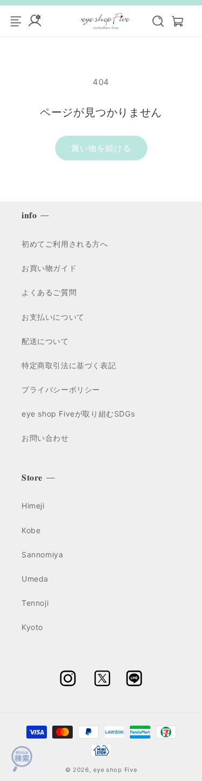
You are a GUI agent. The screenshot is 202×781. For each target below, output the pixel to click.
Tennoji (35, 602)
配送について (45, 341)
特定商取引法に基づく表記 (69, 365)
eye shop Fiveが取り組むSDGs (78, 413)
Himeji (33, 505)
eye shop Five (115, 769)
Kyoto (32, 627)
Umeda (35, 578)
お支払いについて (53, 316)
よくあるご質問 (49, 292)
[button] (152, 21)
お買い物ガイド (49, 268)
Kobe (31, 530)
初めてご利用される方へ (65, 243)
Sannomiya (42, 554)
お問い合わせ (45, 437)
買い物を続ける (101, 148)
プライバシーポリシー (61, 389)
